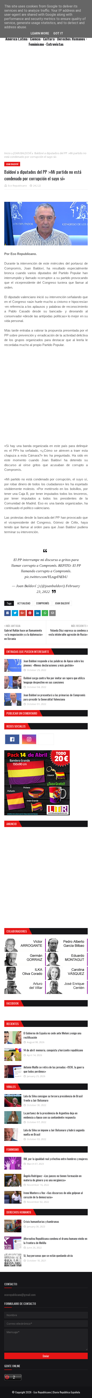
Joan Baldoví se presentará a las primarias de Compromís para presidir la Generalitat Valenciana (54, 697)
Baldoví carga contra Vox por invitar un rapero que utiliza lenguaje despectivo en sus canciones (54, 680)
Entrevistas (55, 44)
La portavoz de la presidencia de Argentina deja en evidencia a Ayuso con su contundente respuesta (50, 1115)
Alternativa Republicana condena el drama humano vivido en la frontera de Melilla (55, 1240)
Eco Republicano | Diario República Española (57, 1392)
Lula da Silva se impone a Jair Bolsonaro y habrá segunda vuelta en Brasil (54, 1132)
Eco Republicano (17, 185)
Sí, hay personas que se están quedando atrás (48, 1255)
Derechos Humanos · (72, 38)
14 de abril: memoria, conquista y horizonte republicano (53, 1050)
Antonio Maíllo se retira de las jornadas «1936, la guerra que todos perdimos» (54, 1069)
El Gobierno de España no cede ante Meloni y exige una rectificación (52, 1035)
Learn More (40, 33)
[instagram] (29, 739)
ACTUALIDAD (23, 603)
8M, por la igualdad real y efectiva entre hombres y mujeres (56, 1159)
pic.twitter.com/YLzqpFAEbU (46, 577)
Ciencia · (36, 38)
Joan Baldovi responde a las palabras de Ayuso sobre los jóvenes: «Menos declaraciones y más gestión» (54, 663)
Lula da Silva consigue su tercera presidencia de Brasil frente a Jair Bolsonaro (53, 1098)
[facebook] (12, 739)
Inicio (7, 153)
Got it (58, 33)
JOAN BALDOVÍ (22, 153)
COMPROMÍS (42, 603)
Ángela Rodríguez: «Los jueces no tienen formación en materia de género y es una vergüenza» (53, 1178)
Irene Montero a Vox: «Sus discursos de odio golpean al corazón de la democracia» (53, 1195)
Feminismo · (37, 44)
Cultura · (50, 38)
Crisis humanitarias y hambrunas (41, 1221)
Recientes (12, 1023)
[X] (46, 739)
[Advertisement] (46, 101)
